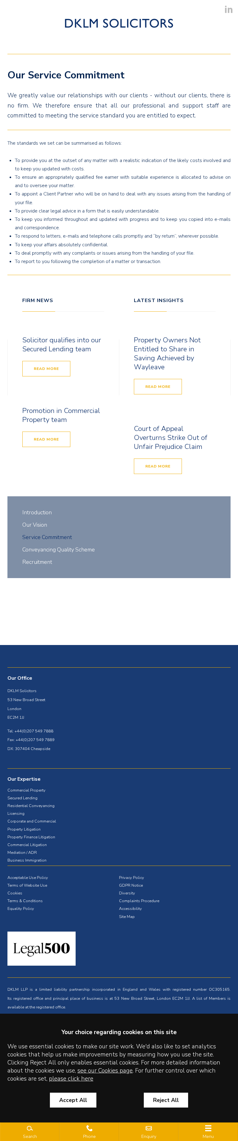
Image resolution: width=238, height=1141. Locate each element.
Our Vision (34, 525)
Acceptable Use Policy (27, 877)
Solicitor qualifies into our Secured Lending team (61, 344)
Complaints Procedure (139, 901)
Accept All (73, 1100)
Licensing (15, 813)
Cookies (14, 893)
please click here (71, 1079)
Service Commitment (47, 537)
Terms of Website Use (27, 885)
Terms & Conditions (25, 901)
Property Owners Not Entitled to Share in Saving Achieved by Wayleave (167, 353)
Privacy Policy (131, 877)
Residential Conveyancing (31, 806)
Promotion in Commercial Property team (61, 415)
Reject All (166, 1100)
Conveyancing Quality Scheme (58, 549)
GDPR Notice (131, 885)
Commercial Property (26, 790)
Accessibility (130, 908)
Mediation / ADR (22, 852)
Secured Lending (22, 798)
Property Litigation (24, 829)
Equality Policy (20, 908)
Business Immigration (26, 860)
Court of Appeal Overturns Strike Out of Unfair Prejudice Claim (170, 437)
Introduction (37, 512)
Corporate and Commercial (31, 821)
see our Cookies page (105, 1071)
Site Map (127, 916)
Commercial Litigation (27, 845)
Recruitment (37, 562)
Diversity (127, 893)
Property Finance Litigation (31, 837)
